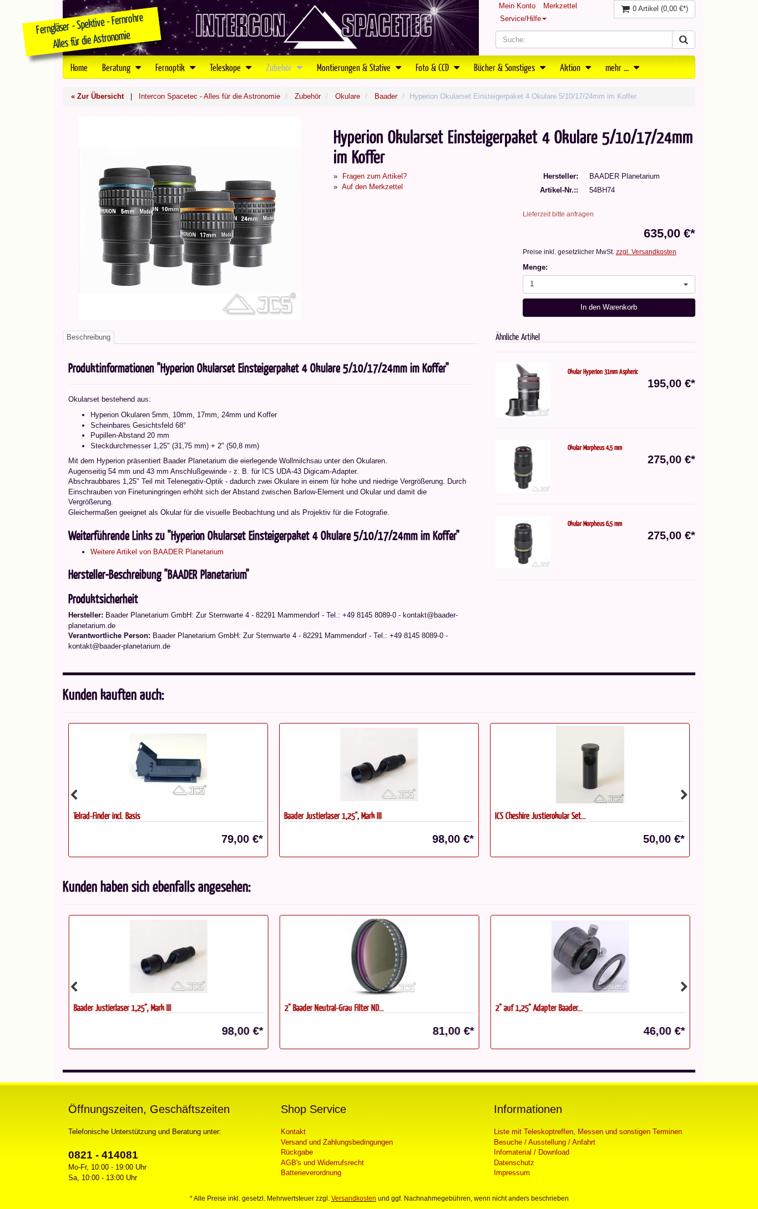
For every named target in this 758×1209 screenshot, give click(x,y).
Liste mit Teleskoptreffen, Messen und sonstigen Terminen (588, 1131)
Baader (386, 96)
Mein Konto (517, 6)
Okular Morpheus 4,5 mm (595, 447)
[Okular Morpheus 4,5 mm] (523, 466)
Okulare (347, 96)
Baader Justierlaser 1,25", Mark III (333, 815)
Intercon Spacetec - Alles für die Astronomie (209, 96)
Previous (73, 795)
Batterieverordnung (311, 1172)
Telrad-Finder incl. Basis (106, 815)
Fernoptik (171, 67)
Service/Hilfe (520, 18)
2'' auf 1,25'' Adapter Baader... (538, 1007)
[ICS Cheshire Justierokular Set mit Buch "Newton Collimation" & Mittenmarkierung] (590, 764)
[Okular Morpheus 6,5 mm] (523, 542)
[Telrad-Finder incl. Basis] (168, 764)
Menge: (535, 267)
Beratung (117, 67)
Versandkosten (353, 1198)
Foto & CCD (433, 67)
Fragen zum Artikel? (374, 176)
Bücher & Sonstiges (505, 67)
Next (684, 795)
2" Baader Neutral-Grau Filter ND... (333, 1007)
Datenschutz (514, 1163)
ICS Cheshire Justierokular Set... (540, 815)
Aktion (571, 67)
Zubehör (280, 67)
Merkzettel (560, 6)
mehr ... (618, 67)
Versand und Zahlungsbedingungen (337, 1142)
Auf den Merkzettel (372, 187)
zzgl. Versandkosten (646, 252)
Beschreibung (88, 337)
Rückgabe (297, 1152)
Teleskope (226, 67)
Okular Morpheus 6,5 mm (595, 523)
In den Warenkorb (608, 307)
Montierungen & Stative (355, 67)
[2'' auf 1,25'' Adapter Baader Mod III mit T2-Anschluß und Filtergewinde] (590, 956)
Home (79, 67)
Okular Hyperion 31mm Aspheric (603, 371)
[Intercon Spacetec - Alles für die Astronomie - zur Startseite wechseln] (271, 27)
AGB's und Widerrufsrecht (322, 1163)
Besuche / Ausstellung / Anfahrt (544, 1142)
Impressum (512, 1172)
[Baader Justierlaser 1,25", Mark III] (379, 764)
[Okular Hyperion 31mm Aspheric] (523, 390)
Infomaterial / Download (531, 1152)
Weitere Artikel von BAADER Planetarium (157, 552)
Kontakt (293, 1131)
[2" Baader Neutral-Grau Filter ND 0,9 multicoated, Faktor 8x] (379, 956)
